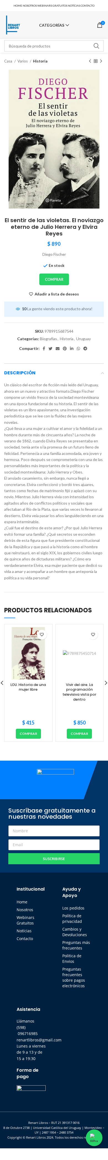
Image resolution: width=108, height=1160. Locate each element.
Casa (8, 61)
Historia (40, 61)
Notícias (24, 930)
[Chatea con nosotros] (94, 1137)
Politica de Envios (71, 958)
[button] (28, 734)
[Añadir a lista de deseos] (42, 635)
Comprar (54, 279)
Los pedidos (73, 908)
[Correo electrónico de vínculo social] (57, 348)
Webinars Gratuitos (25, 920)
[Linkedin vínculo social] (71, 348)
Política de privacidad (72, 918)
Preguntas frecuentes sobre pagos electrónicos (73, 977)
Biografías (48, 338)
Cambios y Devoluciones (74, 931)
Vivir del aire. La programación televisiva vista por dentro (79, 692)
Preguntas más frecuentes (76, 945)
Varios (23, 61)
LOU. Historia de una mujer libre (28, 687)
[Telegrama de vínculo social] (85, 348)
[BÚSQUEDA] (96, 46)
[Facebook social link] (44, 348)
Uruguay (83, 338)
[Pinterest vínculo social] (64, 348)
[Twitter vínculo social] (50, 348)
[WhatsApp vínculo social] (78, 348)
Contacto (25, 938)
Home (22, 902)
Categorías (51, 25)
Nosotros (25, 909)
